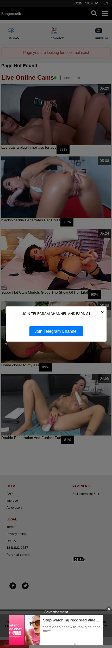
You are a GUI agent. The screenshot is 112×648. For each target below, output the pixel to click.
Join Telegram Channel (56, 331)
